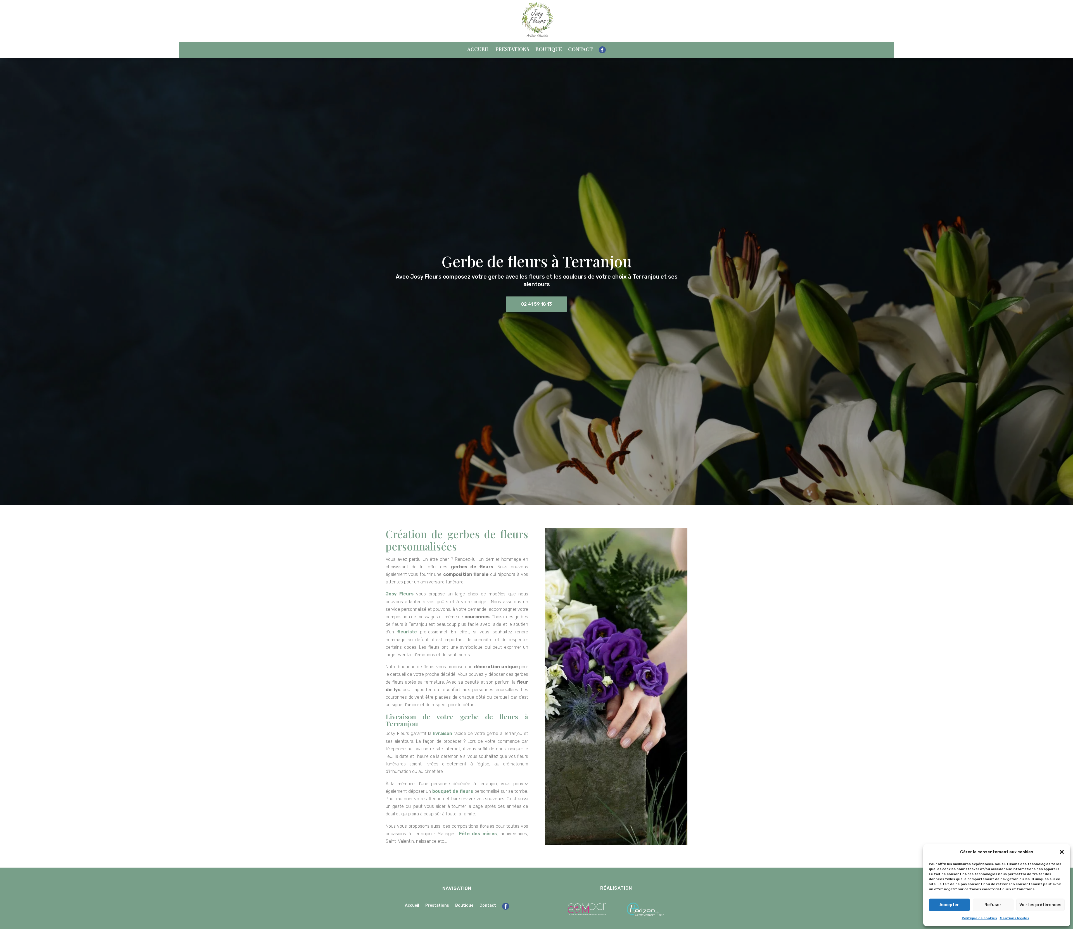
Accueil (478, 49)
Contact (580, 49)
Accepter (949, 904)
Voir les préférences (1040, 904)
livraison (442, 733)
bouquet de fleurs (452, 791)
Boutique (548, 49)
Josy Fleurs (400, 594)
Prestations (512, 49)
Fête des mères (478, 833)
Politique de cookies (979, 918)
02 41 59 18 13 (536, 304)
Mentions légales (1014, 918)
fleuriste (407, 632)
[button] (1062, 852)
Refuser (992, 904)
